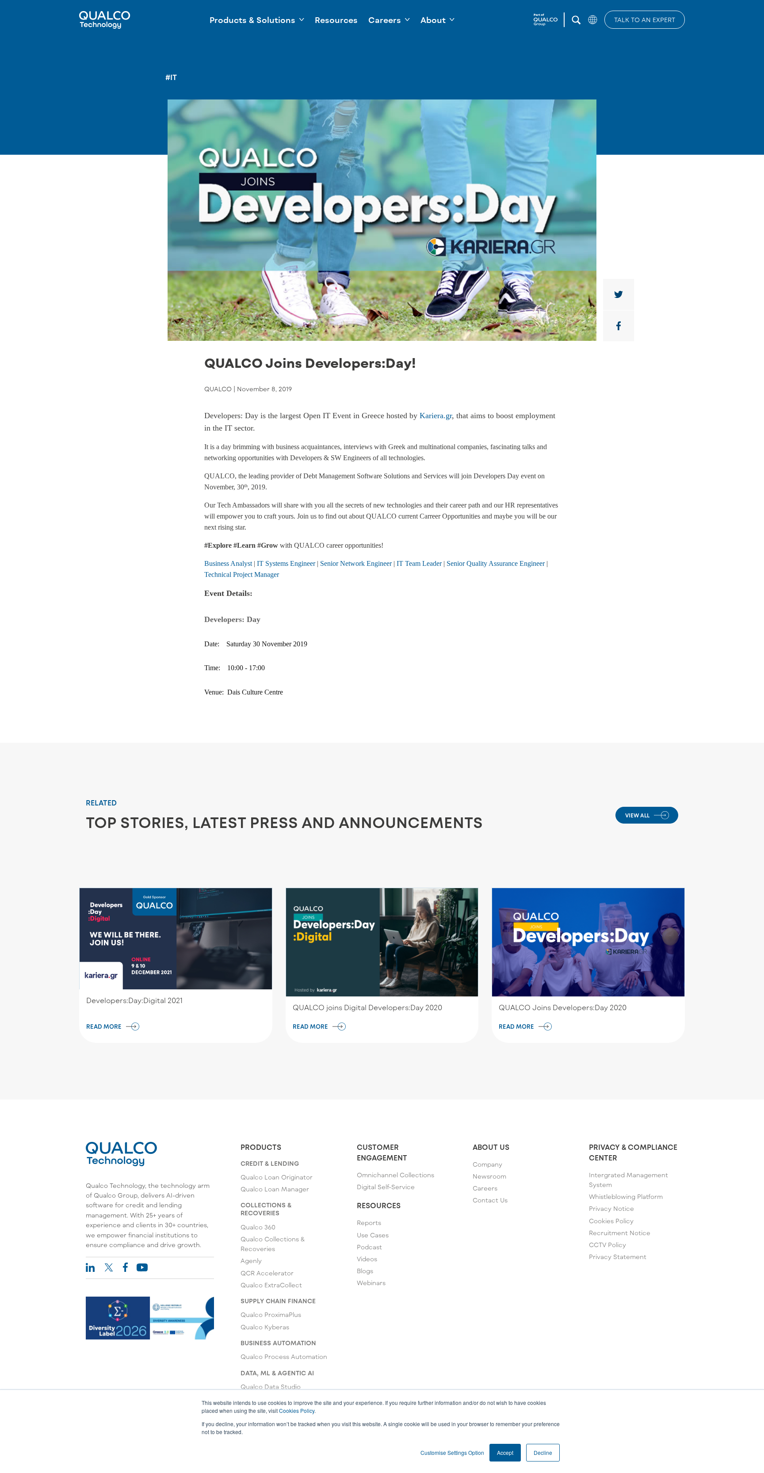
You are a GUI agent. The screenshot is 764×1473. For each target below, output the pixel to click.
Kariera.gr (436, 415)
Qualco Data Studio (271, 1386)
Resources (336, 20)
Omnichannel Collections (395, 1175)
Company (487, 1164)
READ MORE (104, 1026)
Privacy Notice (611, 1208)
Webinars (371, 1282)
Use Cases (373, 1235)
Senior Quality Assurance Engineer (496, 563)
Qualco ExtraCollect (271, 1285)
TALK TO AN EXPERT (644, 19)
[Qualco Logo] (104, 20)
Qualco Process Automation (284, 1356)
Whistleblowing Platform (626, 1196)
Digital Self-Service (386, 1187)
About (433, 20)
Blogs (365, 1271)
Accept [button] (505, 1452)
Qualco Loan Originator (277, 1177)
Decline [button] (543, 1452)
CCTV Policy (607, 1244)
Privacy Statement (617, 1256)
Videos (367, 1259)
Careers (384, 20)
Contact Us (490, 1200)
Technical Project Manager (241, 574)
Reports (369, 1222)
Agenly (251, 1260)
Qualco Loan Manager (275, 1189)
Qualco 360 (258, 1227)
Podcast (369, 1247)
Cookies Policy (296, 1410)
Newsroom (489, 1176)
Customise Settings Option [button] (452, 1452)
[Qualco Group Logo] (549, 20)
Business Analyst (228, 563)
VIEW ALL (637, 815)
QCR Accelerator (267, 1273)
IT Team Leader (419, 563)
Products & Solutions (252, 20)
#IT (171, 77)
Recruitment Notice (619, 1232)
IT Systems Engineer (286, 563)
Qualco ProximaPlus (271, 1314)
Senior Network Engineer (356, 563)
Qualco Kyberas (265, 1327)
